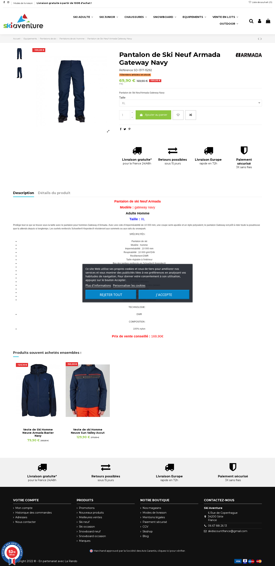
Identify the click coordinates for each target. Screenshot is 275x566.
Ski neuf (84, 522)
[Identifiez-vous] (259, 21)
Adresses (21, 517)
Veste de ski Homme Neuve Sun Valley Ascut (88, 431)
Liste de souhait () (261, 2)
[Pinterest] (129, 129)
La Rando (71, 561)
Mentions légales (154, 517)
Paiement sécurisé (155, 522)
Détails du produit (54, 193)
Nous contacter (25, 522)
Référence (126, 70)
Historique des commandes (33, 512)
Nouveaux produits (91, 512)
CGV (145, 526)
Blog (146, 536)
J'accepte (164, 294)
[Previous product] (259, 38)
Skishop (148, 531)
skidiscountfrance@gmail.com (227, 531)
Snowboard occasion (92, 536)
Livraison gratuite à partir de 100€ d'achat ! (64, 3)
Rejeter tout (111, 294)
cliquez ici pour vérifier (171, 550)
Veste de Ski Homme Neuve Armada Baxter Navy (38, 433)
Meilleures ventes (90, 517)
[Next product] (261, 38)
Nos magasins (152, 508)
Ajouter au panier (156, 114)
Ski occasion (87, 526)
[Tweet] (125, 129)
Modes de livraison (23, 3)
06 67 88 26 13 (217, 525)
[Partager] (120, 129)
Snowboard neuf (89, 531)
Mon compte (24, 508)
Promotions (86, 508)
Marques (84, 540)
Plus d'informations (98, 285)
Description (23, 193)
